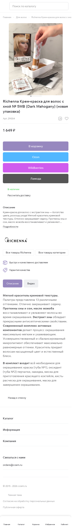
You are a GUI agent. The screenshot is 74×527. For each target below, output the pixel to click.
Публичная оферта (13, 507)
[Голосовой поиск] (64, 6)
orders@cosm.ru (12, 465)
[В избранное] (66, 118)
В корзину (36, 146)
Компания (9, 441)
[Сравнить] (60, 118)
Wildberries (35, 168)
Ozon (35, 157)
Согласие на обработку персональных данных (29, 501)
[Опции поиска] (56, 6)
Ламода (35, 178)
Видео (31, 283)
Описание (12, 283)
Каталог (8, 418)
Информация (11, 429)
